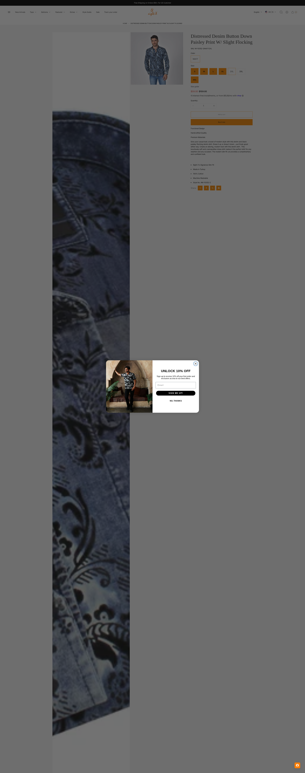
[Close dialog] (195, 363)
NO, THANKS (176, 401)
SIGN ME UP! (176, 393)
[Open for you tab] (297, 765)
